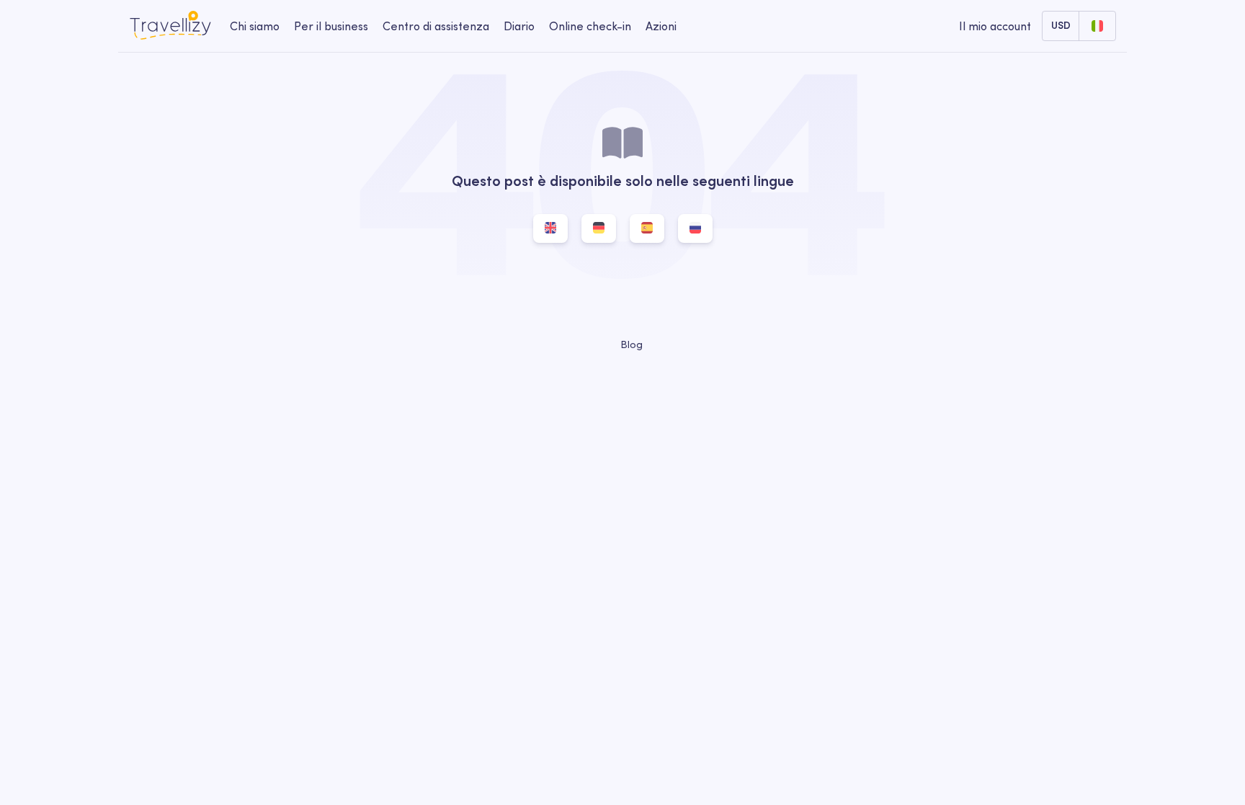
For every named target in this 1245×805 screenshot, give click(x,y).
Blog (630, 344)
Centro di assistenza (436, 26)
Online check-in (590, 26)
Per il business (331, 26)
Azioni (661, 26)
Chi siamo (255, 26)
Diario (519, 26)
